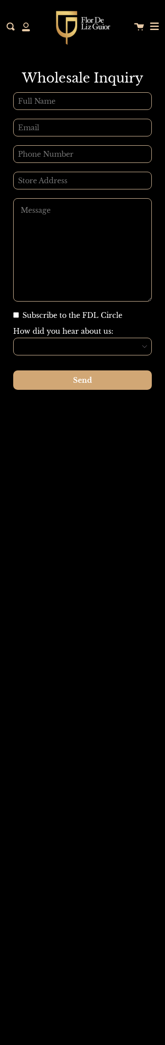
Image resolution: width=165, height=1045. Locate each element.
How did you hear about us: (63, 331)
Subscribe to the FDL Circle (71, 315)
